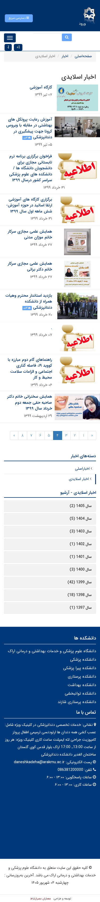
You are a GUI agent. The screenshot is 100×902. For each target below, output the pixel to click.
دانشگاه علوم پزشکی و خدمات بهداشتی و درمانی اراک (52, 651)
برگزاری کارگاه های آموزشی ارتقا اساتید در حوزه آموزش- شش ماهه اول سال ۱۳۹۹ (29, 205)
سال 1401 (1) (81, 557)
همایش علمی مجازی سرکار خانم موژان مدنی (30, 234)
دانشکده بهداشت (82, 685)
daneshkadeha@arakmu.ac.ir (39, 762)
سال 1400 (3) (81, 569)
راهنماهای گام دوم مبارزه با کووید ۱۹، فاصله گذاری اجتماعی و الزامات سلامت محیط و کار (30, 369)
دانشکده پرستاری (82, 676)
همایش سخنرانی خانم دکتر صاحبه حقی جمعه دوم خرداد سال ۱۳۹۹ (29, 402)
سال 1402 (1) (81, 544)
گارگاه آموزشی (41, 87)
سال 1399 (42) (79, 582)
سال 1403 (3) (81, 531)
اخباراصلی (82, 469)
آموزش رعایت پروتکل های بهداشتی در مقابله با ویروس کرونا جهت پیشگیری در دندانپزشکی (29, 128)
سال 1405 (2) (81, 506)
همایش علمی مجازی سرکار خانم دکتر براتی (30, 266)
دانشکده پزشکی (83, 659)
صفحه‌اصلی (83, 56)
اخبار (65, 56)
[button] (19, 18)
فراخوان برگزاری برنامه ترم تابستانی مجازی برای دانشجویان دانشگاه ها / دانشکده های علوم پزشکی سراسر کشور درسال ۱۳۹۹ (30, 168)
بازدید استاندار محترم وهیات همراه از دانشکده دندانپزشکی (29, 301)
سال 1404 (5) (81, 519)
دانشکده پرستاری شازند (77, 702)
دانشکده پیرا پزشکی (79, 668)
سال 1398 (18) (79, 595)
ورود (82, 23)
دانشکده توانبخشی (80, 693)
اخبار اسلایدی (79, 479)
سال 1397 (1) (81, 608)
